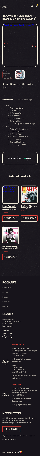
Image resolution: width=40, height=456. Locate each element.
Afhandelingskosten (9, 439)
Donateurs (6, 302)
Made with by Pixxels (10, 452)
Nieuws (5, 297)
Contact (5, 306)
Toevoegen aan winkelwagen (11, 218)
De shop (5, 292)
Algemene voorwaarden (10, 436)
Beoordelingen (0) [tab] (25, 100)
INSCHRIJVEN (12, 429)
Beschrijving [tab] (7, 100)
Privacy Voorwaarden (27, 436)
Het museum (6, 288)
